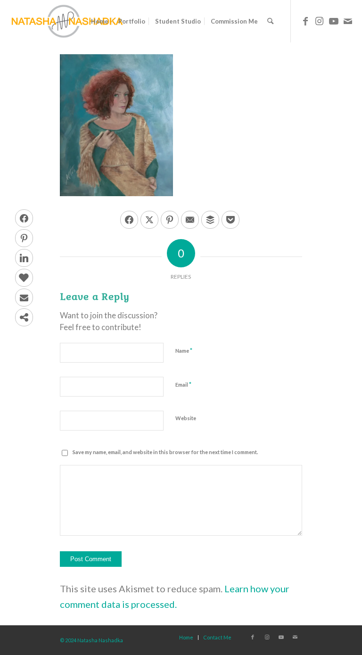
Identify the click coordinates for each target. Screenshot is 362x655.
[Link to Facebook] (305, 21)
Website (185, 418)
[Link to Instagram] (320, 21)
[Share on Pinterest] (24, 238)
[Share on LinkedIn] (24, 258)
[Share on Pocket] (230, 220)
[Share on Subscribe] (24, 298)
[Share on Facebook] (24, 218)
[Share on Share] (24, 317)
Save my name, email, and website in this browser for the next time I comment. (165, 452)
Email (183, 384)
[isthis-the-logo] (67, 21)
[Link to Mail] (348, 21)
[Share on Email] (190, 220)
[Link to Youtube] (334, 21)
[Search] (270, 21)
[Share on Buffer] (210, 220)
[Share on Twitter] (149, 220)
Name (183, 350)
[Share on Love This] (24, 278)
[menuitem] (99, 21)
